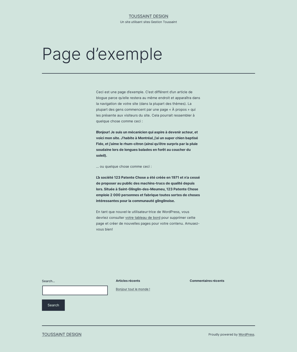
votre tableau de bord (142, 218)
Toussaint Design (148, 16)
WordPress (246, 334)
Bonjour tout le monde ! (133, 289)
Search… (48, 281)
